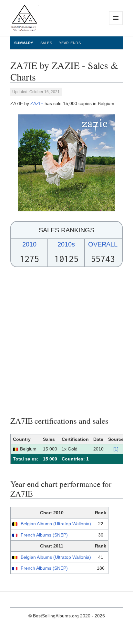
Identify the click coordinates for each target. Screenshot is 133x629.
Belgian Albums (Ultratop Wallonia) (56, 523)
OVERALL (103, 244)
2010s (66, 244)
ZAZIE (36, 103)
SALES (46, 43)
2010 (29, 244)
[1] (115, 448)
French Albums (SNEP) (44, 534)
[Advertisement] (66, 341)
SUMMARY (23, 43)
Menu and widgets (116, 24)
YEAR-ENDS (70, 43)
